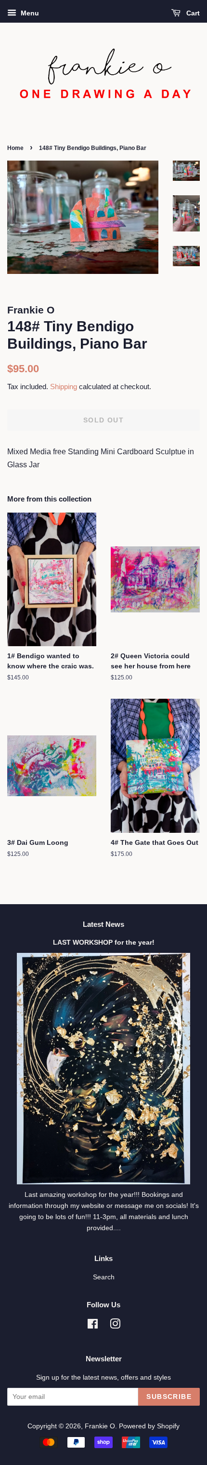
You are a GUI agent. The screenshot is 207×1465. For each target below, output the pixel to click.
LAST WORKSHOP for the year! (104, 942)
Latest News (103, 924)
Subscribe (169, 1396)
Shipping (63, 386)
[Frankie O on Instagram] (115, 1325)
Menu (29, 13)
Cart (192, 13)
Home (15, 148)
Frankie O (100, 1426)
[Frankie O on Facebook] (92, 1325)
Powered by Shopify (149, 1426)
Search (104, 1277)
